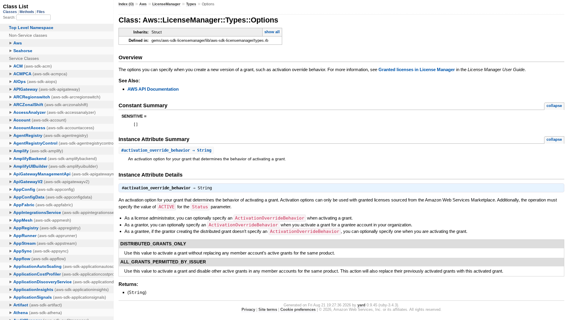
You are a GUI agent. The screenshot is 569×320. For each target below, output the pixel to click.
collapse (554, 105)
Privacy (248, 309)
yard (361, 305)
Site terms (267, 309)
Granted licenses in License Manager (416, 69)
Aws (143, 4)
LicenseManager (166, 4)
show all (272, 32)
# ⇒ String (166, 150)
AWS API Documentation (153, 89)
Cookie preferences (298, 309)
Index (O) (126, 4)
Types (191, 4)
